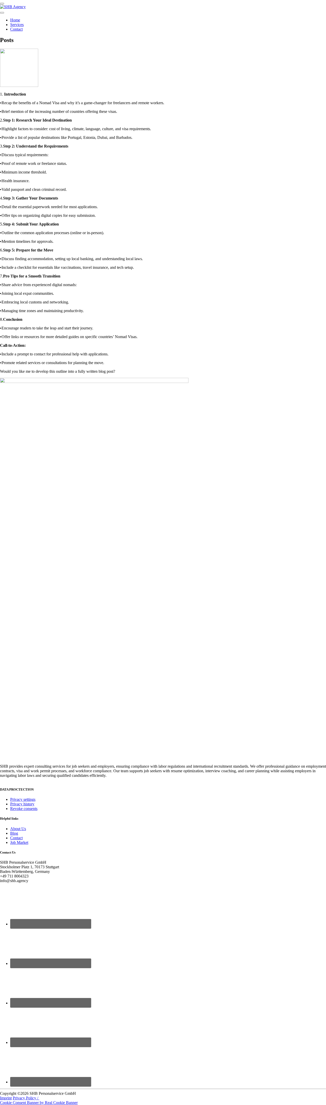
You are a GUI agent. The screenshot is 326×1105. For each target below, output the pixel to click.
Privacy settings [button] (22, 799)
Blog (14, 833)
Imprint (6, 1098)
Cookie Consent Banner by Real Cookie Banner (39, 1102)
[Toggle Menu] (2, 13)
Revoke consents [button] (23, 808)
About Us (18, 829)
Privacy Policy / (26, 1098)
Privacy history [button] (22, 804)
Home (15, 20)
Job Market (19, 842)
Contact (16, 29)
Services (17, 24)
